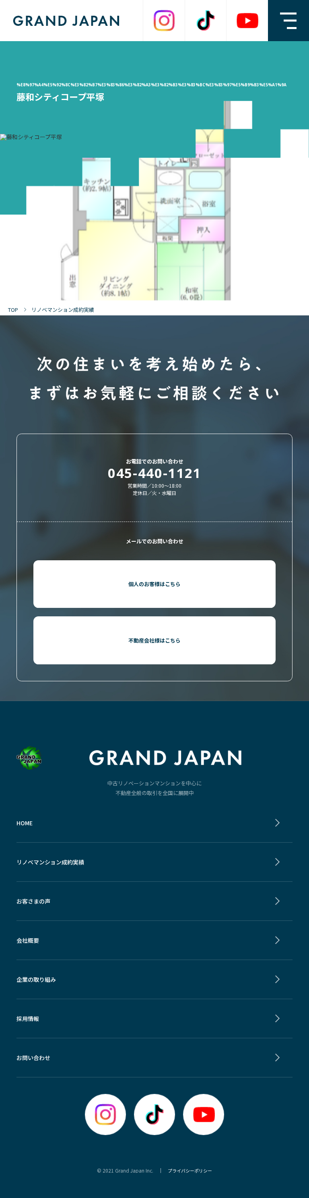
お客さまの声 (33, 901)
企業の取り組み (36, 979)
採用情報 (27, 1018)
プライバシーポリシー (190, 1170)
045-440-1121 (154, 473)
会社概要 (27, 940)
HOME (24, 823)
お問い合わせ (33, 1058)
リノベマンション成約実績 (50, 862)
